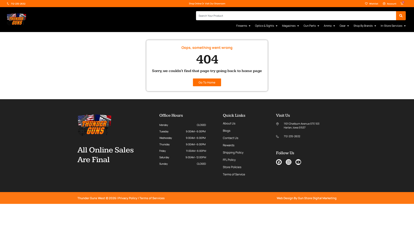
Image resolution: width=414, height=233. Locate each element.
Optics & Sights (264, 26)
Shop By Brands (363, 26)
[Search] (401, 15)
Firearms (241, 26)
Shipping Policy (233, 152)
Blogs (226, 130)
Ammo (328, 26)
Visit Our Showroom (215, 3)
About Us (229, 123)
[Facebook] (279, 162)
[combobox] (296, 15)
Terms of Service (234, 174)
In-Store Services (391, 26)
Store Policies (232, 167)
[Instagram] (288, 162)
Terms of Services (152, 198)
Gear (343, 26)
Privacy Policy (127, 198)
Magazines (289, 26)
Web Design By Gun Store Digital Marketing (307, 198)
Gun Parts (310, 26)
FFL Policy (229, 159)
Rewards (228, 145)
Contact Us (230, 137)
